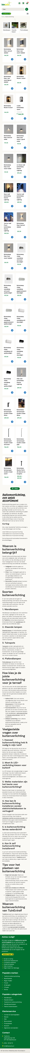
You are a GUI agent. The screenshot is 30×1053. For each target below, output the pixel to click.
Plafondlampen (6, 662)
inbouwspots (9, 704)
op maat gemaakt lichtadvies (16, 927)
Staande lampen (7, 630)
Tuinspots (5, 646)
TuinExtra (23, 794)
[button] (28, 14)
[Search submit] (26, 9)
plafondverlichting (22, 713)
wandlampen (19, 622)
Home (3, 16)
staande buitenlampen (13, 715)
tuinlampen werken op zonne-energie (13, 818)
